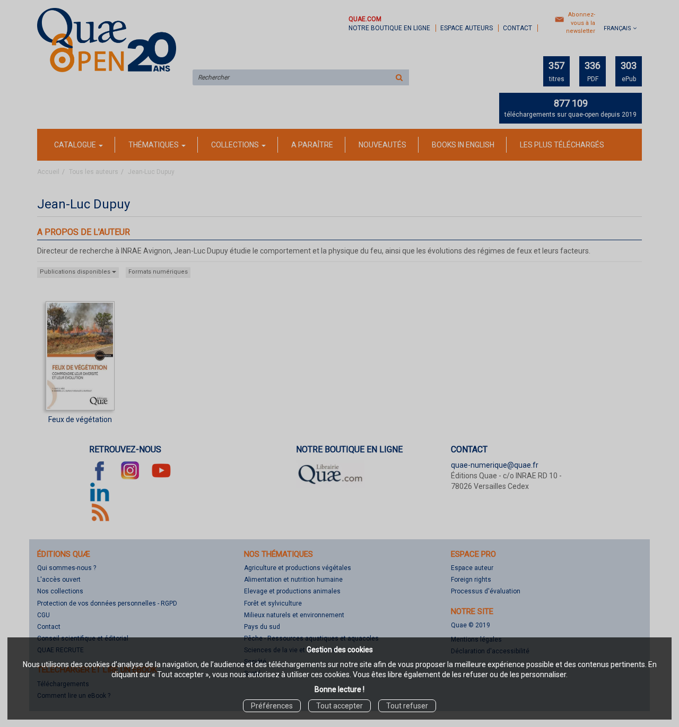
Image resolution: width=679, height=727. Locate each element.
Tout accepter (339, 706)
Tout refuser (407, 706)
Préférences (272, 706)
